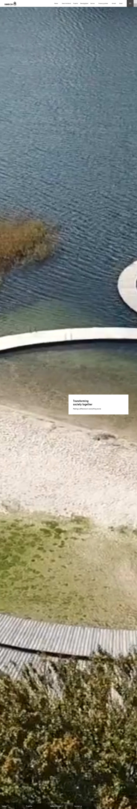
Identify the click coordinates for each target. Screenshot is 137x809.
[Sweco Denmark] (10, 3)
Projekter (75, 3)
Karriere (92, 3)
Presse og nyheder (103, 3)
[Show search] (135, 5)
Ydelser (56, 3)
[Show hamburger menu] (130, 3)
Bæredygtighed (84, 3)
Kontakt (114, 3)
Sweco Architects (66, 3)
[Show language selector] (135, 1)
